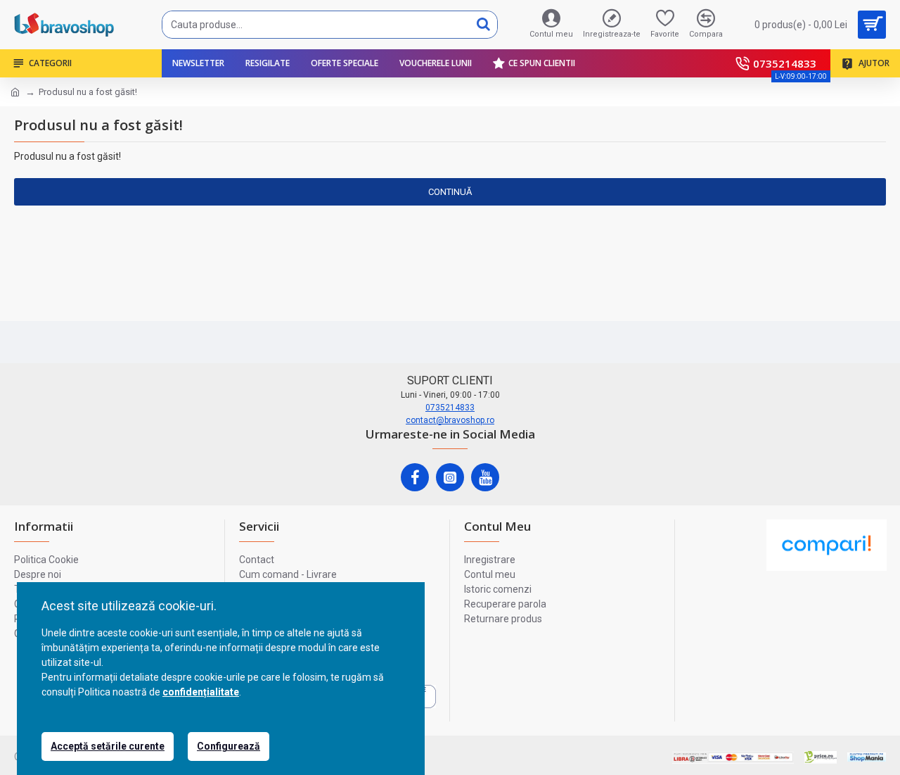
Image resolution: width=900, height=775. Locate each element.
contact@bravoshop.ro (450, 420)
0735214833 (450, 407)
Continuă (450, 192)
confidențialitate (200, 692)
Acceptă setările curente (108, 746)
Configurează (228, 746)
